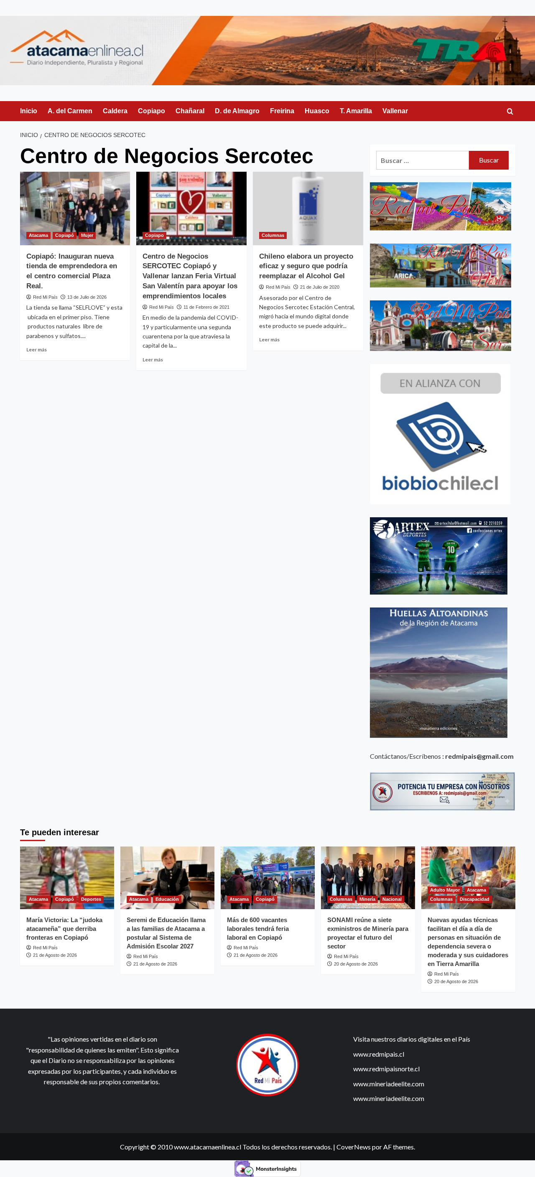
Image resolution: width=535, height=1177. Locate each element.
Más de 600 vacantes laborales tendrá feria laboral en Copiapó (258, 928)
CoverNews (353, 1147)
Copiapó (64, 235)
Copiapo (151, 110)
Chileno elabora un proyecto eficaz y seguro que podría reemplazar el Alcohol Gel (306, 266)
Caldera (115, 110)
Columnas (273, 235)
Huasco (317, 110)
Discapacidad (474, 899)
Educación (167, 899)
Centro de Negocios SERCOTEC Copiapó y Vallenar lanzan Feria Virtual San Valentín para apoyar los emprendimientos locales (190, 276)
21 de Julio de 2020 (319, 287)
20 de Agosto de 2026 (356, 963)
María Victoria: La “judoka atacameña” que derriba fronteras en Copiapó (64, 928)
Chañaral (190, 110)
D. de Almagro (237, 110)
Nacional (392, 899)
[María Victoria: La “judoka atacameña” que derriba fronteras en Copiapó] (67, 878)
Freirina (282, 110)
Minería (367, 899)
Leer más (36, 349)
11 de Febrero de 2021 (206, 307)
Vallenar (395, 110)
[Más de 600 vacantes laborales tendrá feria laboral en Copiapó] (268, 878)
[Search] (510, 111)
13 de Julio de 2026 (87, 297)
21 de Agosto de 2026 (55, 955)
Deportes (91, 899)
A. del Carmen (70, 110)
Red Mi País (45, 297)
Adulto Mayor (445, 889)
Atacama (38, 235)
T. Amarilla (356, 110)
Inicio (28, 110)
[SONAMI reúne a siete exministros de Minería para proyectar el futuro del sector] (368, 878)
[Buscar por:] (422, 160)
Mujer (87, 235)
